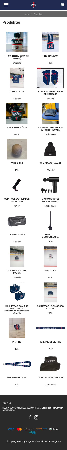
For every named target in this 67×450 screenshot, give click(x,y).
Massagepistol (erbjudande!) (50, 200)
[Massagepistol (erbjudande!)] (50, 185)
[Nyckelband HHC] (16, 364)
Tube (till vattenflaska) (50, 235)
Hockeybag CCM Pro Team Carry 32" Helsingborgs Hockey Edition (16, 310)
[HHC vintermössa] (16, 113)
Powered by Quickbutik (33, 444)
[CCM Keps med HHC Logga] (16, 256)
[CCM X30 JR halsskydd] (50, 364)
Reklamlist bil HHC (50, 342)
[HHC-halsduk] (50, 42)
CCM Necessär (17, 234)
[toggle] (8, 5)
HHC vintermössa (17, 127)
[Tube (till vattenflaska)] (50, 221)
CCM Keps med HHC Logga (17, 271)
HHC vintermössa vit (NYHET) (17, 57)
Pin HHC (16, 342)
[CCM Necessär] (16, 221)
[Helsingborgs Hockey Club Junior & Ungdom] (33, 5)
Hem (28, 14)
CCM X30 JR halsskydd (50, 377)
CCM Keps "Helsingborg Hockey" (50, 307)
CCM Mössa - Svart (50, 163)
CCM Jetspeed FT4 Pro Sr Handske (50, 92)
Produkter (38, 14)
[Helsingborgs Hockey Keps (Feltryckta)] (50, 113)
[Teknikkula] (16, 149)
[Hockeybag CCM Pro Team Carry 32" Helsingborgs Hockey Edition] (16, 292)
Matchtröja (17, 91)
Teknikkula (17, 163)
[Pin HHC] (16, 328)
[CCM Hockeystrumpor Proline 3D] (16, 185)
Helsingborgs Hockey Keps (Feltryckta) (50, 128)
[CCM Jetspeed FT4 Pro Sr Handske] (50, 78)
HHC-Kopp (50, 270)
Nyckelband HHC (17, 377)
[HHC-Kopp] (50, 256)
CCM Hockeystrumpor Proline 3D (16, 200)
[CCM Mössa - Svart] (50, 149)
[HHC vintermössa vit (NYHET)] (16, 42)
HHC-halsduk (50, 56)
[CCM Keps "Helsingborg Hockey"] (50, 292)
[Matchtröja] (16, 78)
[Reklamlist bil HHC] (50, 328)
